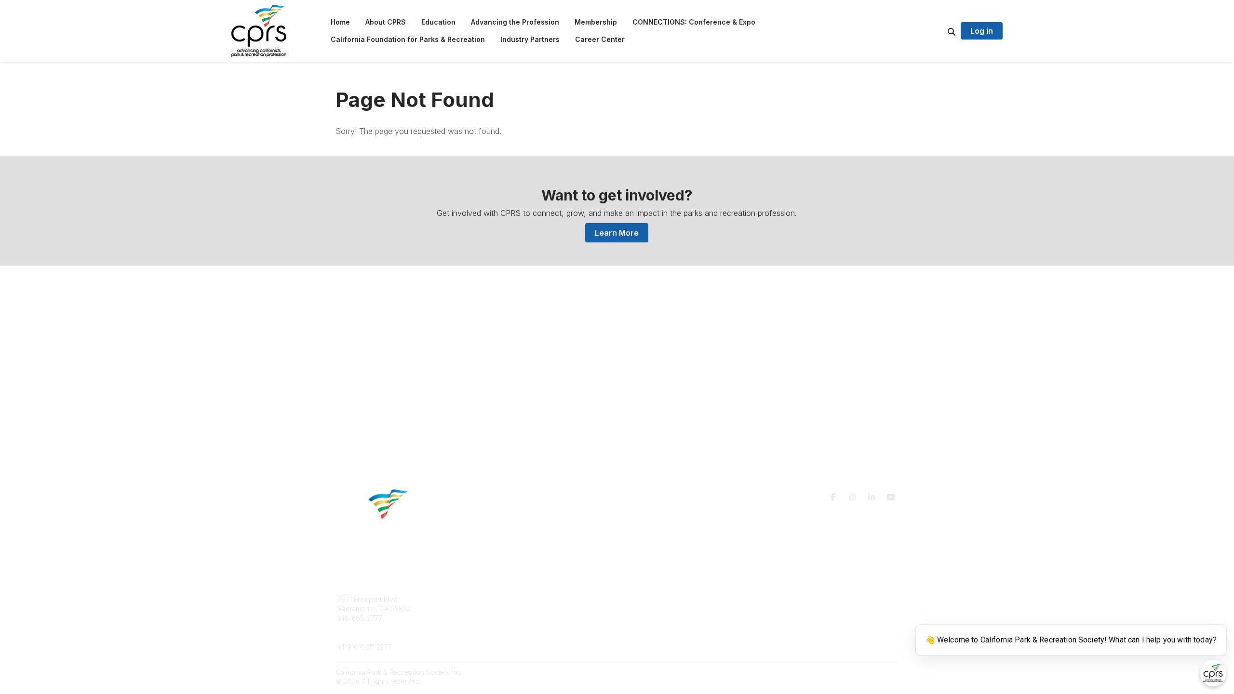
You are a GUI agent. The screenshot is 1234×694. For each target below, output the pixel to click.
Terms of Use (786, 603)
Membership (648, 608)
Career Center (501, 618)
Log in (981, 31)
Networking (647, 599)
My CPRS (643, 618)
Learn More (617, 233)
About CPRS (497, 599)
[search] (939, 31)
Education (494, 608)
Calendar (643, 627)
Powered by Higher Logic (858, 672)
